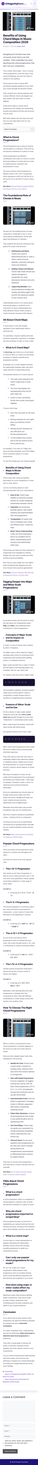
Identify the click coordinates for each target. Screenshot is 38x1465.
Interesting (8, 1371)
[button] (31, 3)
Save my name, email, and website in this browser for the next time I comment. (19, 1443)
